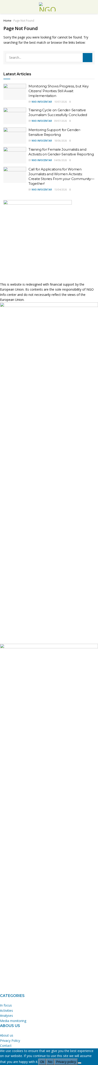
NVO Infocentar (42, 101)
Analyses (6, 1015)
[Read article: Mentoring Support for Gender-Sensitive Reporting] (14, 135)
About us (6, 1035)
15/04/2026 (60, 189)
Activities (6, 1010)
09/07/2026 (60, 120)
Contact (6, 1045)
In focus (6, 1005)
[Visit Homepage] (49, 6)
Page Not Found (23, 21)
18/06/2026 (60, 140)
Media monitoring (13, 1021)
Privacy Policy (10, 1040)
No (50, 1062)
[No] (79, 1063)
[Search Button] (87, 57)
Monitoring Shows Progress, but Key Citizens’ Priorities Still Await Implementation (58, 91)
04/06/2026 (60, 160)
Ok (42, 1062)
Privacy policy (66, 1062)
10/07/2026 (60, 101)
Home (7, 21)
